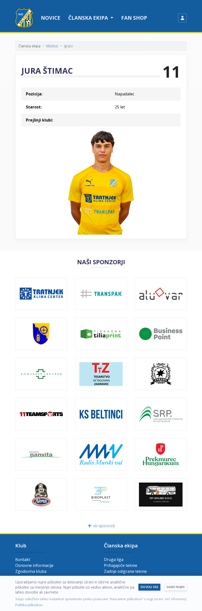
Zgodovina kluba (30, 571)
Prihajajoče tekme (120, 565)
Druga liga (113, 559)
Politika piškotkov (28, 604)
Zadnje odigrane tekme (125, 571)
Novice (50, 17)
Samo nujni (176, 587)
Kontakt (22, 559)
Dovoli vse (149, 587)
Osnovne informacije (34, 565)
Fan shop (134, 17)
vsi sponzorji (103, 525)
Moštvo (52, 46)
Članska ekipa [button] (88, 17)
